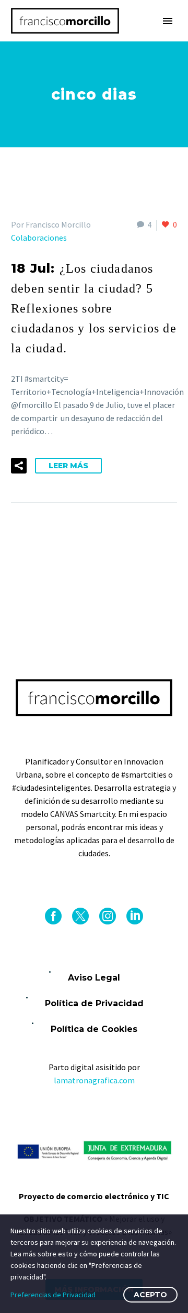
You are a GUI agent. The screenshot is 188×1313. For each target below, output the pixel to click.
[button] (19, 465)
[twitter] (80, 916)
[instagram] (107, 916)
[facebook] (53, 916)
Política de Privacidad (94, 1003)
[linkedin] (134, 916)
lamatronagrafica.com (94, 1080)
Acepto (150, 1294)
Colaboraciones (39, 237)
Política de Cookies (94, 1029)
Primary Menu (167, 21)
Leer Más (68, 465)
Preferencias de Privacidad (53, 1294)
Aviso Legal (94, 978)
